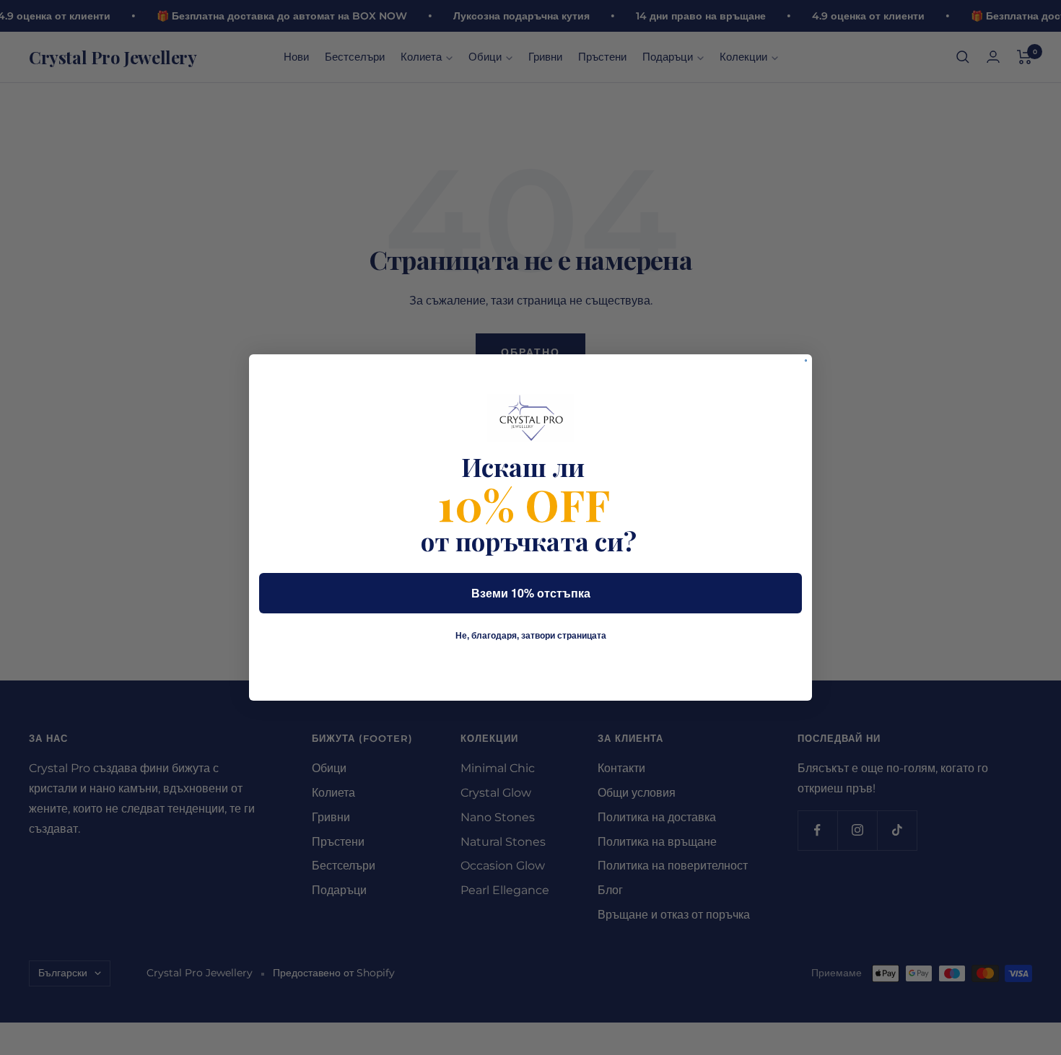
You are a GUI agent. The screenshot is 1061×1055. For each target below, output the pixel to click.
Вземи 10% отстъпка (530, 593)
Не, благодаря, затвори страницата (530, 636)
